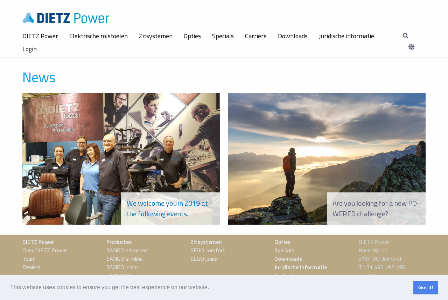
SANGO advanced (127, 250)
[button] (211, 288)
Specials (223, 36)
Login (29, 49)
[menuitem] (40, 35)
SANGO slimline (124, 258)
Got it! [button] (425, 287)
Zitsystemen (156, 36)
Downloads (293, 36)
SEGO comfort (207, 250)
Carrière (256, 36)
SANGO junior (122, 267)
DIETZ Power (40, 36)
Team (29, 258)
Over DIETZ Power (44, 250)
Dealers (31, 267)
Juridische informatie (346, 36)
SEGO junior (204, 258)
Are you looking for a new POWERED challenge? (376, 208)
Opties (192, 36)
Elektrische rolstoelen (98, 36)
